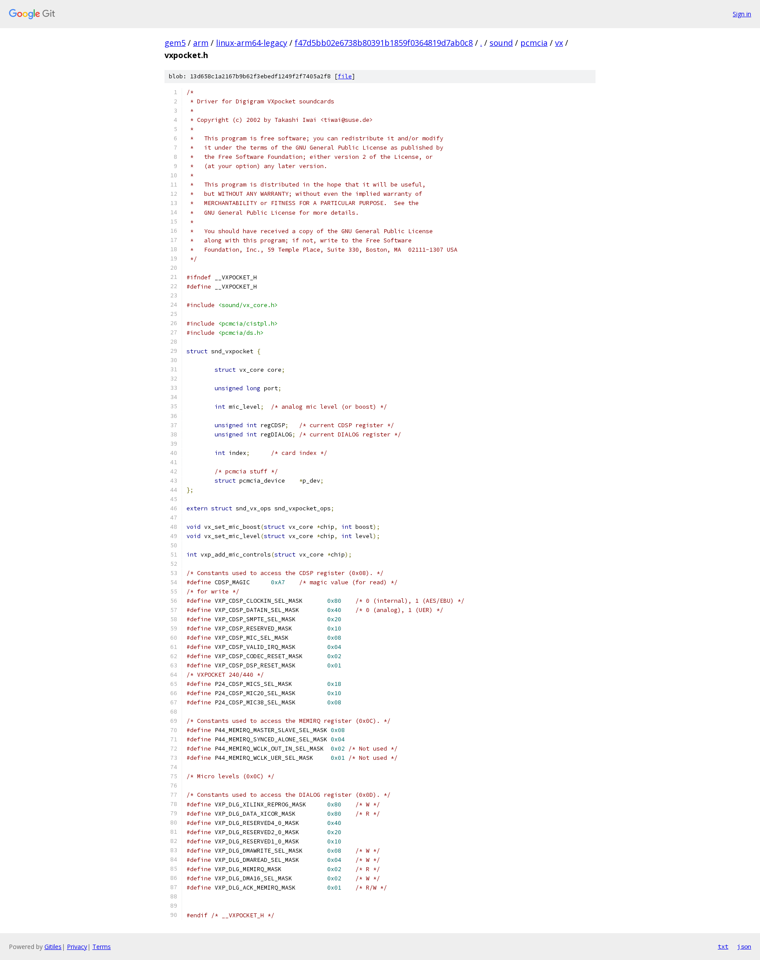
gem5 (175, 42)
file (345, 76)
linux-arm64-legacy (251, 42)
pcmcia (534, 42)
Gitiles (53, 946)
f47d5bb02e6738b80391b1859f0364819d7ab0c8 (384, 42)
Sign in (742, 14)
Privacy (77, 946)
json (744, 946)
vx (559, 42)
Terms (101, 946)
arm (200, 42)
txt (723, 946)
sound (501, 42)
